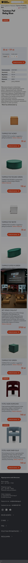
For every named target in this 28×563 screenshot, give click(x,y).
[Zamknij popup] (25, 270)
